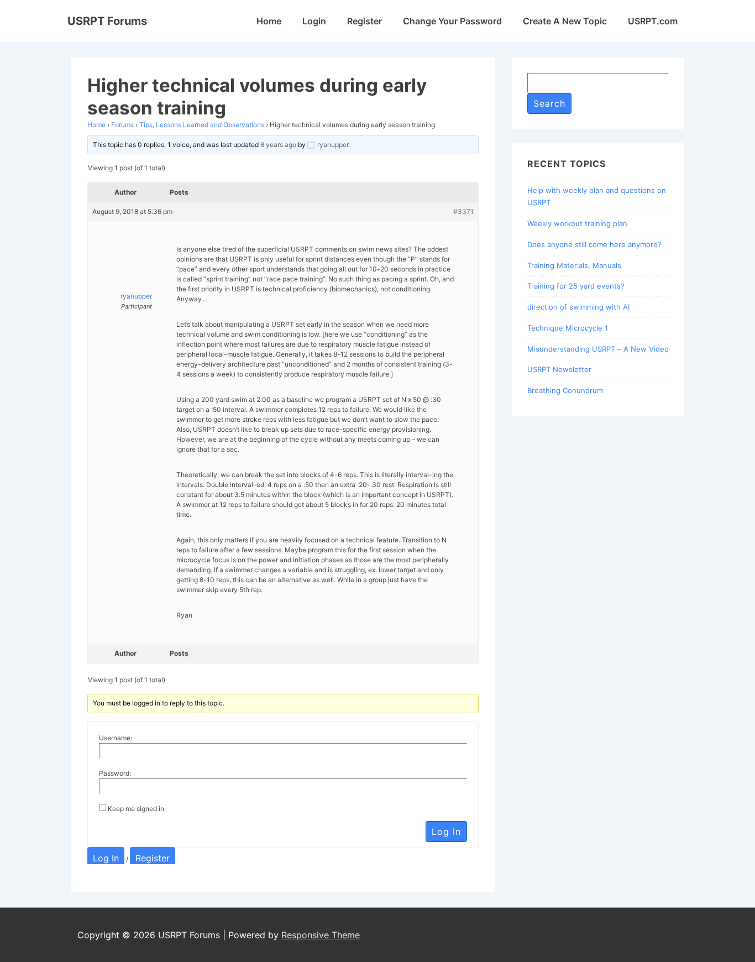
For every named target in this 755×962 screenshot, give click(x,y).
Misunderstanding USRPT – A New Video (598, 348)
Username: (115, 738)
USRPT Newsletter (559, 369)
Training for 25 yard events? (576, 285)
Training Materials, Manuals (574, 265)
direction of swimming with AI (578, 306)
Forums (122, 125)
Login (314, 21)
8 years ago (278, 144)
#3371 (463, 211)
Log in (106, 858)
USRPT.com (653, 21)
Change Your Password (452, 21)
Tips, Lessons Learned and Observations (201, 125)
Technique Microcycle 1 (567, 327)
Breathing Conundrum (565, 390)
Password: (115, 773)
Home (268, 21)
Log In (446, 831)
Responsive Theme (320, 934)
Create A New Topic (565, 21)
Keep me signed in (136, 808)
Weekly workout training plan (577, 223)
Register (364, 21)
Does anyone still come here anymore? (594, 244)
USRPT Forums (107, 21)
